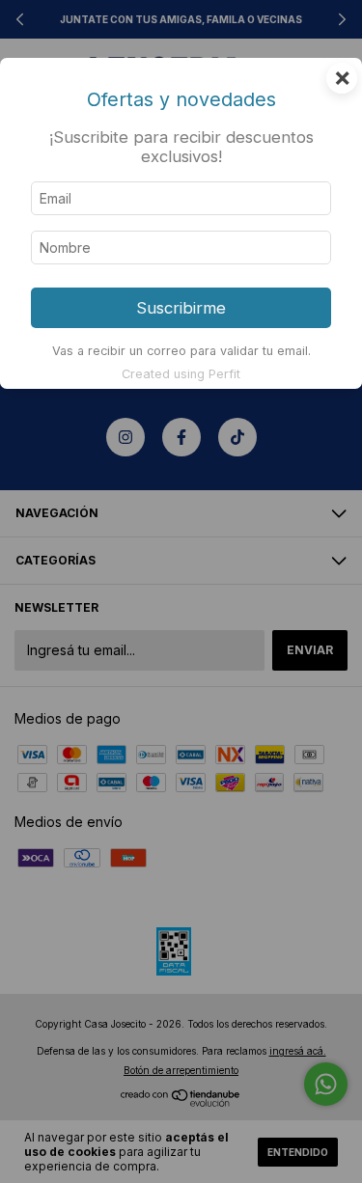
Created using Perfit (181, 374)
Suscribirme (181, 307)
